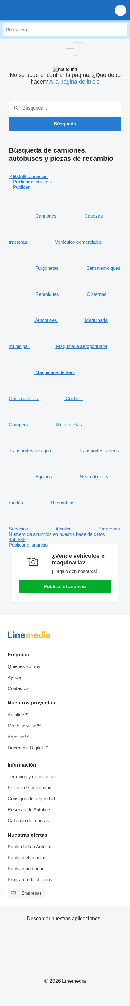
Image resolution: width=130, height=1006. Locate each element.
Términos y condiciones (32, 776)
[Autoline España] (41, 10)
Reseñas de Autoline (29, 809)
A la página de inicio (74, 82)
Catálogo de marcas (28, 820)
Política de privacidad (29, 787)
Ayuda (14, 677)
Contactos (18, 688)
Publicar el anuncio (65, 586)
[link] (65, 539)
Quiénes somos (24, 666)
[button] (120, 10)
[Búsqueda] (121, 29)
